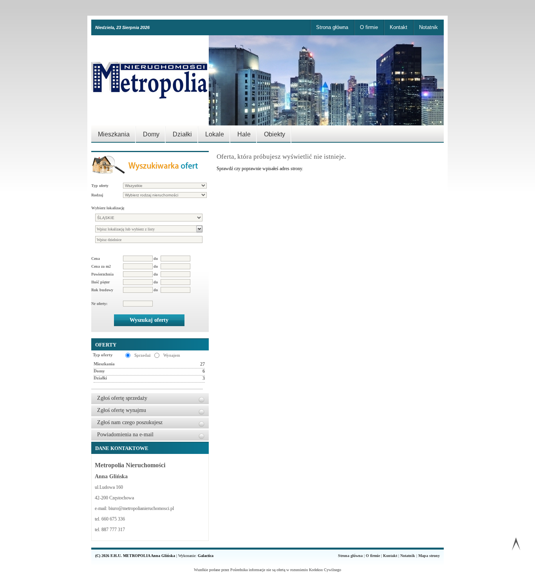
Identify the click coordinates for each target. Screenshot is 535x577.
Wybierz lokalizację (107, 208)
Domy (151, 134)
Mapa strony (429, 555)
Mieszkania (114, 134)
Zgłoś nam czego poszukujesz (130, 422)
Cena (95, 258)
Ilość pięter (100, 282)
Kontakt (398, 27)
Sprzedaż (142, 355)
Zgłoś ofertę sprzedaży (122, 398)
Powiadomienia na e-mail (125, 434)
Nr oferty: (99, 303)
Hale (244, 134)
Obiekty (274, 134)
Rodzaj (97, 195)
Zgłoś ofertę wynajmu (121, 410)
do (156, 258)
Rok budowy (102, 290)
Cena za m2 (101, 266)
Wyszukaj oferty (149, 320)
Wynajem (171, 355)
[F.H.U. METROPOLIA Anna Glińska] (150, 80)
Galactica (205, 555)
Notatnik (428, 27)
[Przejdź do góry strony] (516, 545)
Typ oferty (99, 185)
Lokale (214, 134)
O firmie (369, 27)
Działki (182, 134)
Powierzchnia (102, 274)
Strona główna (332, 27)
